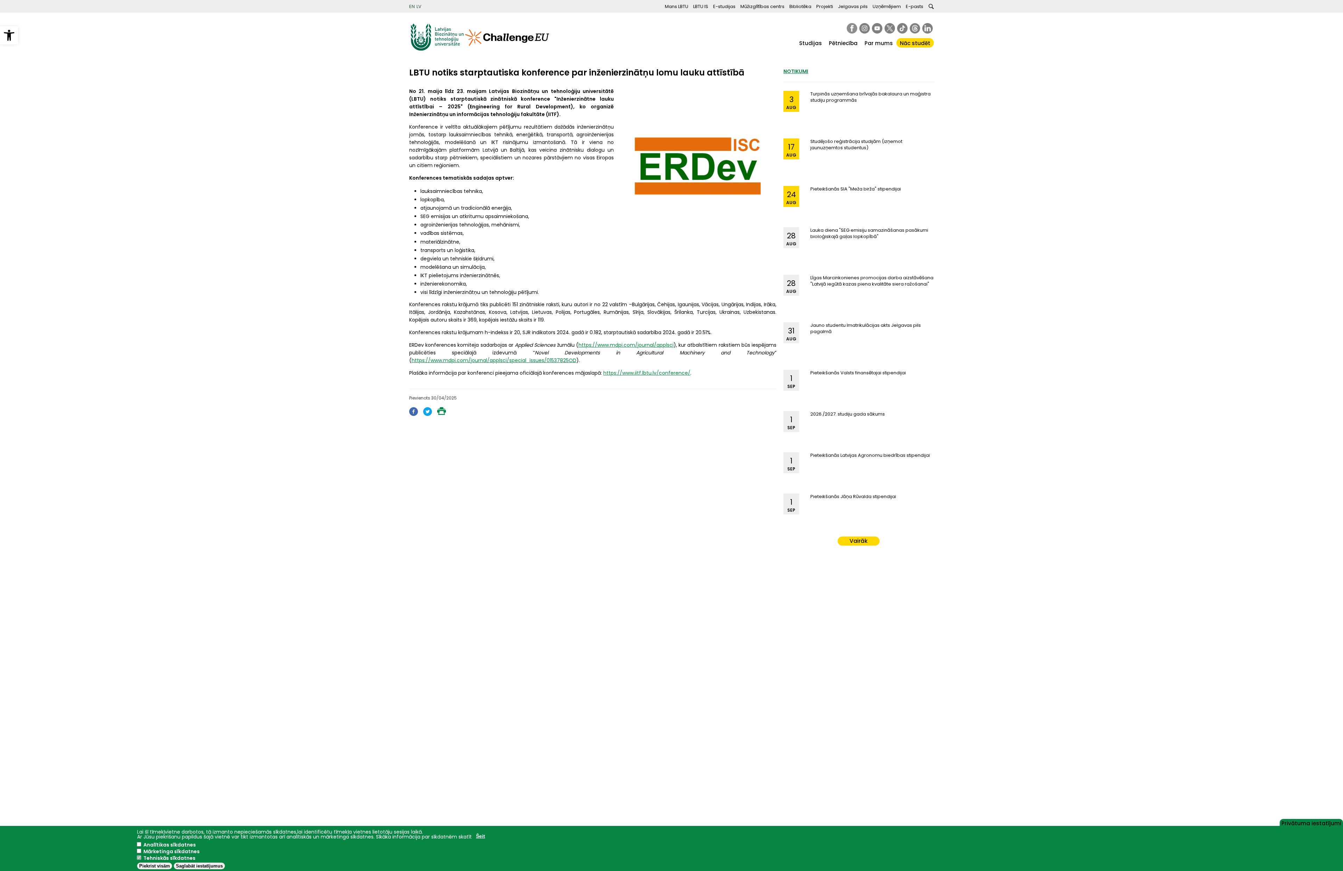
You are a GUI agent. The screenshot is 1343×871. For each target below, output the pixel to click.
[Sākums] (437, 49)
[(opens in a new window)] (852, 28)
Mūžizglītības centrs (762, 6)
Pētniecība (843, 43)
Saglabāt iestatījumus (199, 866)
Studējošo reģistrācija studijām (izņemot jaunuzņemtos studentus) (856, 144)
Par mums (879, 43)
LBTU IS (700, 6)
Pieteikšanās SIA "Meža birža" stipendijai (855, 189)
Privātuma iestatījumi (1311, 823)
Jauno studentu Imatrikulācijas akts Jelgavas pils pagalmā (865, 328)
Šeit (480, 836)
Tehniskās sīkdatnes (169, 858)
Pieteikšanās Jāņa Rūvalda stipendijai (853, 496)
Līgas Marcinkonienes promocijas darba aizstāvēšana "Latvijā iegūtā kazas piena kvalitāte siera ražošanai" (871, 280)
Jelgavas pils (853, 6)
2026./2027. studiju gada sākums (847, 414)
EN (412, 6)
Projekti (824, 6)
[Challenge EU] (507, 49)
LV (419, 6)
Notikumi (795, 71)
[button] (9, 35)
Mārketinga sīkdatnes (171, 851)
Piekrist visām (154, 866)
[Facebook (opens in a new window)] (413, 414)
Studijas (810, 43)
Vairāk (859, 541)
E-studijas (724, 6)
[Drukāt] (441, 413)
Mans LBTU (676, 6)
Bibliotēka (800, 6)
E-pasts (914, 6)
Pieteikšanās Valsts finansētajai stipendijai (858, 372)
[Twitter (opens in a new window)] (427, 414)
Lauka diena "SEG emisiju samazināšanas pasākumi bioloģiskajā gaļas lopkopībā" (869, 233)
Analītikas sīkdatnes (169, 844)
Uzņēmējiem (887, 6)
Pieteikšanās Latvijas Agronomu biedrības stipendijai (870, 455)
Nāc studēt (915, 43)
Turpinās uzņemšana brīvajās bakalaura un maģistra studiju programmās (870, 97)
